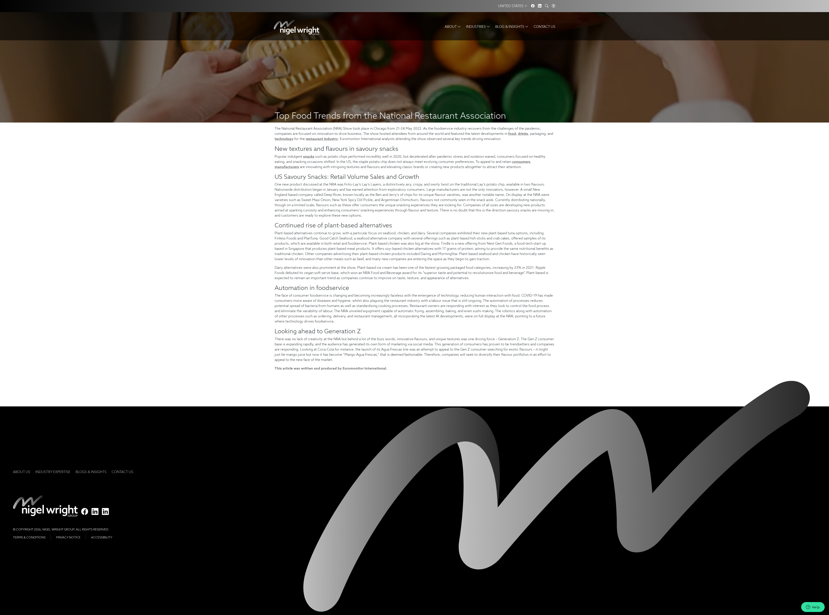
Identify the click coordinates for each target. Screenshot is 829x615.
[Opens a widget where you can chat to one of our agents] (813, 607)
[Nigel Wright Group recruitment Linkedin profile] (95, 511)
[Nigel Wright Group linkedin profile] (105, 511)
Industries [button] (476, 26)
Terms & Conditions (29, 537)
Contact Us (544, 26)
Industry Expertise (52, 472)
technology (284, 139)
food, (512, 133)
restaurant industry (322, 139)
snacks (308, 156)
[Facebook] (532, 6)
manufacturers (287, 167)
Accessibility (101, 537)
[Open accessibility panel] (553, 6)
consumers (521, 161)
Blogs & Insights (91, 472)
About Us (21, 472)
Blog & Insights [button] (510, 26)
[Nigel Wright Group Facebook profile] (84, 511)
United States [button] (511, 6)
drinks (523, 133)
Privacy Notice (68, 537)
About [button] (451, 26)
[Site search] (546, 6)
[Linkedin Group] (539, 6)
